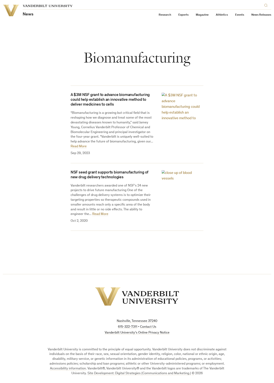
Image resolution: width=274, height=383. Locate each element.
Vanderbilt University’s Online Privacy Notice (137, 333)
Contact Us (148, 327)
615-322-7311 (127, 327)
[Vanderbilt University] (137, 296)
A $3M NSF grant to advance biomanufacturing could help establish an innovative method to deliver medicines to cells (110, 100)
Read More (79, 146)
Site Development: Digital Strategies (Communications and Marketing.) (139, 373)
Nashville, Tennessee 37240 (137, 321)
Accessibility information (68, 368)
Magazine (202, 14)
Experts (183, 14)
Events (239, 14)
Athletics (222, 14)
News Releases (261, 14)
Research (165, 14)
